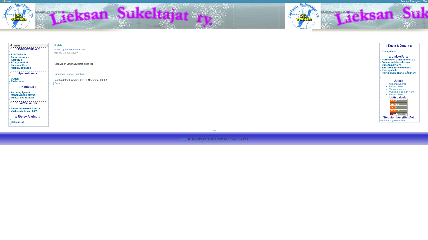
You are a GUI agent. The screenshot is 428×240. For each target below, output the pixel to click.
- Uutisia (14, 78)
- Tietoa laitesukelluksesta (24, 108)
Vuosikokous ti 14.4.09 (401, 91)
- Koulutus (15, 59)
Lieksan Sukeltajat (75, 74)
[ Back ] (57, 83)
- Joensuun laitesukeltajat (395, 62)
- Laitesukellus (18, 65)
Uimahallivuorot (397, 83)
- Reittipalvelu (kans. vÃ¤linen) (398, 73)
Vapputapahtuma (398, 89)
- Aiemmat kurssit (19, 92)
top (214, 130)
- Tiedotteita (16, 81)
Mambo (183, 139)
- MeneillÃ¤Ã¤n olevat (22, 95)
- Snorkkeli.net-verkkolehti (395, 67)
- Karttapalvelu (388, 70)
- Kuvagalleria (388, 51)
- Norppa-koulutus (20, 67)
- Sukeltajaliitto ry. (390, 65)
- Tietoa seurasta (19, 57)
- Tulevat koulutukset (21, 97)
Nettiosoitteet (396, 86)
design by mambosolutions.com (214, 141)
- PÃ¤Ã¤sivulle (17, 54)
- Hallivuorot (16, 122)
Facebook (59, 74)
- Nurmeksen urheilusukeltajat (398, 59)
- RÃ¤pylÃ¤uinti (18, 62)
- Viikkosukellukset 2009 (23, 111)
